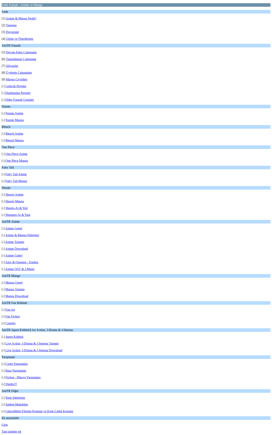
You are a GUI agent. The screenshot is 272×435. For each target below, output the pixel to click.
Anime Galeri (13, 255)
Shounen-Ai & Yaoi (17, 215)
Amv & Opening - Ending (21, 262)
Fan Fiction (12, 316)
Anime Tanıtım (14, 242)
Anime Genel (13, 228)
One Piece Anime (16, 154)
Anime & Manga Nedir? (21, 18)
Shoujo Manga (14, 201)
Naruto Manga (14, 120)
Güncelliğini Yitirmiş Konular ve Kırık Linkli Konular (39, 411)
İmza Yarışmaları (15, 370)
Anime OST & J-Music (20, 269)
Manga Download (16, 296)
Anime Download (16, 248)
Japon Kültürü (14, 336)
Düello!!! (11, 384)
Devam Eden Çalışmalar (21, 52)
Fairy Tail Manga (16, 181)
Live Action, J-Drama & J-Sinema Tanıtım (32, 343)
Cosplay (10, 323)
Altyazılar (12, 66)
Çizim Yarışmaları (16, 363)
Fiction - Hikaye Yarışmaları (23, 377)
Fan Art (10, 309)
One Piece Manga (16, 160)
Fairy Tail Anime (16, 174)
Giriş (5, 424)
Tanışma (11, 25)
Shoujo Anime (14, 194)
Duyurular (12, 32)
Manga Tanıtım (14, 289)
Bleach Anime (14, 133)
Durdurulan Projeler (17, 93)
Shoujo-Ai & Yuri (16, 208)
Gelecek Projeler (15, 86)
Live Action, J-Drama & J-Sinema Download (33, 350)
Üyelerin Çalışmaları (19, 72)
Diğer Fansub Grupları (19, 99)
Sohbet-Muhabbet (16, 404)
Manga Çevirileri (16, 79)
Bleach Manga (14, 140)
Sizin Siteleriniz (15, 397)
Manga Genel (14, 282)
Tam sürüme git (11, 431)
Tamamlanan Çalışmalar (21, 59)
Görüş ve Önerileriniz (19, 38)
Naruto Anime (14, 113)
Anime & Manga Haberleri (22, 235)
